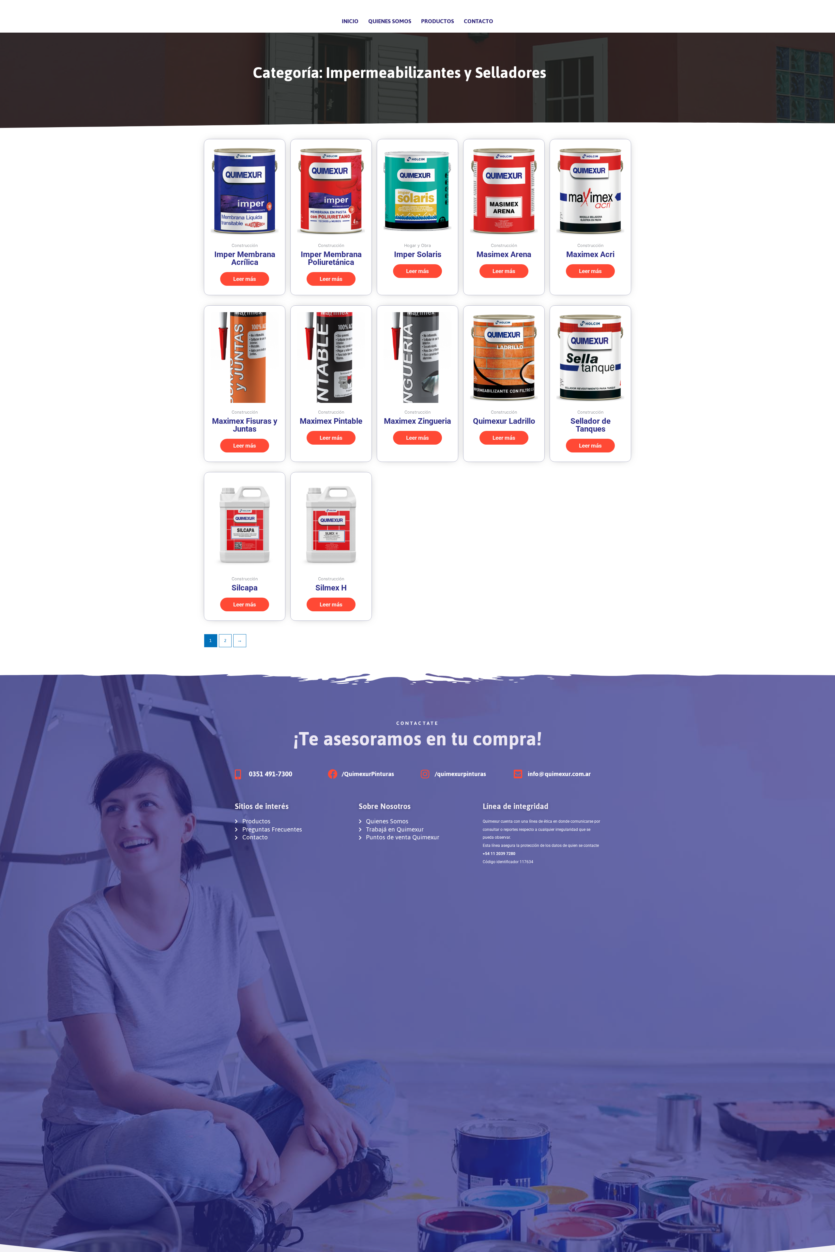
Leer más (244, 279)
